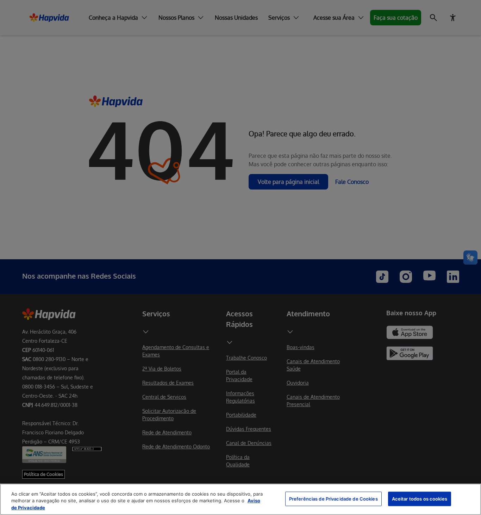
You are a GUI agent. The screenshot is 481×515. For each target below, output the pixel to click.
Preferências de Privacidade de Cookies (333, 498)
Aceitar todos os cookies (419, 498)
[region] (240, 499)
